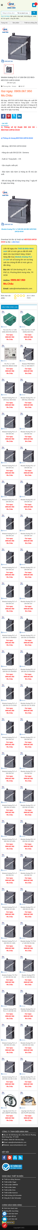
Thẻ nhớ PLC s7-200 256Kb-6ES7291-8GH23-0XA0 (28, 332)
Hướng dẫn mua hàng (11, 1211)
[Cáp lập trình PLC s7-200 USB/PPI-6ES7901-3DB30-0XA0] (10, 1100)
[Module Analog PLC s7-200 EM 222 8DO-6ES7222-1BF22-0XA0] (28, 794)
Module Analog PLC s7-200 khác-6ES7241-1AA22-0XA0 (28, 400)
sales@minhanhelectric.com (17, 1142)
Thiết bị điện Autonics (11, 1192)
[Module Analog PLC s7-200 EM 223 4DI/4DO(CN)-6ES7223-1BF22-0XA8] (10, 557)
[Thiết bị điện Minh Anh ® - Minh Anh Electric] (17, 5)
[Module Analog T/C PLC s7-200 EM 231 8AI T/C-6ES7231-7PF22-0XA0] (28, 930)
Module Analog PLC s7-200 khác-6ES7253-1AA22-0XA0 (9, 400)
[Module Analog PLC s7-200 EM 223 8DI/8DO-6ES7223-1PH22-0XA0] (10, 625)
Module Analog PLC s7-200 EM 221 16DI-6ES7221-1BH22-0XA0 (9, 943)
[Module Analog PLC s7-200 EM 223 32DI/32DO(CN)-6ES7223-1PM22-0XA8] (28, 557)
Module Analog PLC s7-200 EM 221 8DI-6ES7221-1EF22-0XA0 (9, 909)
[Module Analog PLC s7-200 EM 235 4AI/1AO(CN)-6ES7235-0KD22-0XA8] (10, 421)
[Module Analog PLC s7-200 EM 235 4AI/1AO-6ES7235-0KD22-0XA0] (28, 998)
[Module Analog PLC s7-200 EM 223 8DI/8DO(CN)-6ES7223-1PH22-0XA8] (28, 489)
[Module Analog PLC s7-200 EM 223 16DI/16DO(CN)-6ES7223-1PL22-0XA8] (28, 591)
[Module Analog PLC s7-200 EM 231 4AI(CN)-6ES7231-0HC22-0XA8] (28, 455)
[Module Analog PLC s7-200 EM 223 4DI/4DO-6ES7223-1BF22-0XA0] (28, 659)
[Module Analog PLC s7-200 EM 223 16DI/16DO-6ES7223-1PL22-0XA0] (10, 726)
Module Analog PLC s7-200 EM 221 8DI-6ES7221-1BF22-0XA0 (28, 909)
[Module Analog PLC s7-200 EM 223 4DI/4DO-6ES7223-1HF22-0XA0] (10, 659)
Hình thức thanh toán (11, 1208)
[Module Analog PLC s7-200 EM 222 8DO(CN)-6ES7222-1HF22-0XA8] (10, 760)
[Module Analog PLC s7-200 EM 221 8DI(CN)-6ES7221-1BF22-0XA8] (10, 862)
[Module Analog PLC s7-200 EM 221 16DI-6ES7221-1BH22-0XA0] (10, 930)
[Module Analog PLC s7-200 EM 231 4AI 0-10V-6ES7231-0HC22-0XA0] (28, 1066)
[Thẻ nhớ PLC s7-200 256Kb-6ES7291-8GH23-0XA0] (28, 319)
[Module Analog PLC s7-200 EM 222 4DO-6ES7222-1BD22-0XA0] (28, 828)
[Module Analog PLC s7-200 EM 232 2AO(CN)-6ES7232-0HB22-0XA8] (28, 421)
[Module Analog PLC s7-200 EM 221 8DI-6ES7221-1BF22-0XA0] (28, 896)
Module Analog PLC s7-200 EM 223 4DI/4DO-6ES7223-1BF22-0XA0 (28, 671)
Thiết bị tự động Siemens (12, 1179)
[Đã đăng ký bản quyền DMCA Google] (8, 1222)
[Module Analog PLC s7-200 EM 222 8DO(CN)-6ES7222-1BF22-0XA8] (28, 760)
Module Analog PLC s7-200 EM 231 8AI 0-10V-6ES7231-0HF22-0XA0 (9, 1079)
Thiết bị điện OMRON (11, 1184)
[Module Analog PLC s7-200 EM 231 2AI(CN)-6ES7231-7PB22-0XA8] (10, 489)
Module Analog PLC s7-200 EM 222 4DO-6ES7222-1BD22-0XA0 (28, 841)
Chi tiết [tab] (5, 123)
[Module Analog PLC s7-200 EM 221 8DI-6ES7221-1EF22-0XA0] (10, 896)
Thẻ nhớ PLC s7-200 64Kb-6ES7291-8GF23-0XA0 (9, 332)
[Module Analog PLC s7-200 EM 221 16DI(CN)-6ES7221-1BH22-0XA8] (28, 862)
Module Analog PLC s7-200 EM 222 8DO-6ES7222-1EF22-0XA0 (9, 807)
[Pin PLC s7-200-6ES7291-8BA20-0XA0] (10, 353)
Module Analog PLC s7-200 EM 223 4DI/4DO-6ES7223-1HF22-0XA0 (9, 671)
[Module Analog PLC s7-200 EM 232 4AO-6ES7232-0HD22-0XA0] (10, 1032)
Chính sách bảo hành (11, 1213)
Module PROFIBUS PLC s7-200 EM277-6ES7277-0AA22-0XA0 (28, 366)
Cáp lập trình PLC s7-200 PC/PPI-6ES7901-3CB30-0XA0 (28, 1113)
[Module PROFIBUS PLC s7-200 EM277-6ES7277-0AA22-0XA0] (28, 353)
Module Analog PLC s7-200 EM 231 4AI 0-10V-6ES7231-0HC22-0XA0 (28, 1079)
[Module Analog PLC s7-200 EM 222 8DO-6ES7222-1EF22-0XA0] (10, 794)
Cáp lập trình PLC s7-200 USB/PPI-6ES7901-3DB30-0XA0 (9, 1113)
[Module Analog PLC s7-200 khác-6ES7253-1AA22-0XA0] (10, 387)
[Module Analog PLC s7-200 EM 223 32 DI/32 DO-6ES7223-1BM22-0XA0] (28, 692)
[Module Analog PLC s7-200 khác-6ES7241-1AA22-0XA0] (28, 387)
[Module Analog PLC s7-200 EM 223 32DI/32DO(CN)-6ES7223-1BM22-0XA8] (10, 591)
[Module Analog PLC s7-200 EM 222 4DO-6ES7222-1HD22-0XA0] (10, 828)
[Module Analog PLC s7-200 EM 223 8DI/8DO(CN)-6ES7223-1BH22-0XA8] (10, 523)
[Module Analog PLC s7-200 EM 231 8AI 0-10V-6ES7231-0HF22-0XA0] (10, 1066)
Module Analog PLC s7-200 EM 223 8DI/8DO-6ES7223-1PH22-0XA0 (9, 637)
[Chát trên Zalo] (4, 1214)
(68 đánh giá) (11, 83)
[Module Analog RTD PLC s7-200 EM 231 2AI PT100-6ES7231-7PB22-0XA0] (10, 998)
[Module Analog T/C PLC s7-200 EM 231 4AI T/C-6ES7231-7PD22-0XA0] (10, 964)
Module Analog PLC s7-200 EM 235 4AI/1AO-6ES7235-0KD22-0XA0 (28, 1011)
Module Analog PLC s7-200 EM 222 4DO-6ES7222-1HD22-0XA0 (9, 841)
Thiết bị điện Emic (10, 1190)
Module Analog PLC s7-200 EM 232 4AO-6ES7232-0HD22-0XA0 (9, 1045)
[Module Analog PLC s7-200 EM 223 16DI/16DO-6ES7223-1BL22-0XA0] (28, 726)
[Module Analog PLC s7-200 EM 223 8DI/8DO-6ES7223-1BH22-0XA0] (28, 625)
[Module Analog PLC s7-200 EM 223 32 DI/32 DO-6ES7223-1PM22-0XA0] (10, 692)
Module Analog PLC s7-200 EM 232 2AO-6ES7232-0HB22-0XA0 (28, 1045)
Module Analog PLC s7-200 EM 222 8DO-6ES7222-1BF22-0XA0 (28, 807)
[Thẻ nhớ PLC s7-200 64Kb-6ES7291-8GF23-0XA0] (10, 319)
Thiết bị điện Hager (10, 1182)
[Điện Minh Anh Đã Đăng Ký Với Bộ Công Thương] (19, 1166)
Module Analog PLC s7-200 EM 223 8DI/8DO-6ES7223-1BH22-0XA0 (28, 637)
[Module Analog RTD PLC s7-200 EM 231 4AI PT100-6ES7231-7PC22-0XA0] (28, 964)
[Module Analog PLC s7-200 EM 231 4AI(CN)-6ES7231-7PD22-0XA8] (10, 455)
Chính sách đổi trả (10, 1216)
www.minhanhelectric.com (18, 1145)
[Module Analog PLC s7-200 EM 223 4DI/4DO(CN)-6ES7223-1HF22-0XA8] (28, 523)
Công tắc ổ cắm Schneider (12, 1198)
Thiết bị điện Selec (10, 1187)
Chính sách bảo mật (10, 1219)
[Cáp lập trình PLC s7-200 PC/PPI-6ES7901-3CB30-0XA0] (28, 1100)
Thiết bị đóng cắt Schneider (13, 1195)
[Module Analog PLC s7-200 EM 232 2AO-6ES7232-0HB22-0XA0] (28, 1032)
